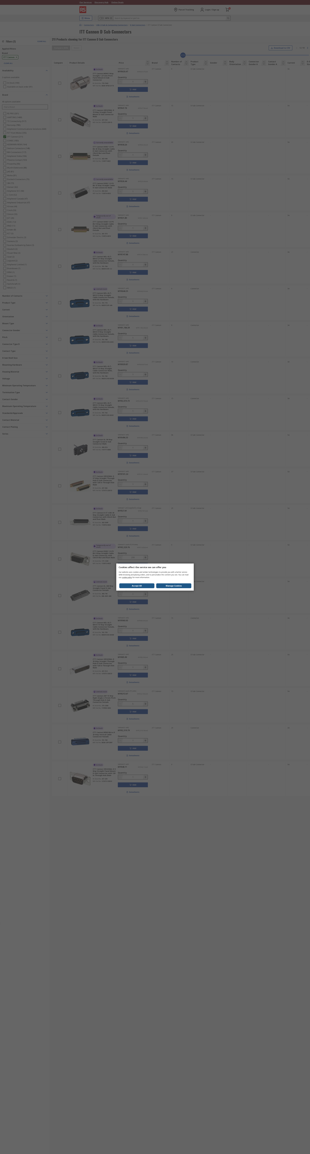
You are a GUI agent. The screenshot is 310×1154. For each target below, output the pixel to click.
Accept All (137, 585)
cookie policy (127, 577)
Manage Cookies (174, 585)
